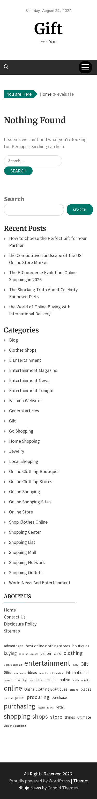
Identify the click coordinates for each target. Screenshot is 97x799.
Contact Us (15, 617)
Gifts (7, 672)
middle (52, 679)
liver (31, 680)
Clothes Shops (22, 350)
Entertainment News (29, 380)
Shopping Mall (22, 552)
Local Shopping (23, 461)
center (46, 653)
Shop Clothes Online (28, 522)
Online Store (21, 512)
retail (60, 707)
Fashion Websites (25, 401)
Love (40, 679)
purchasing (19, 706)
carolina (23, 654)
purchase (59, 697)
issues (7, 680)
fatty (75, 664)
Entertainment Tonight (31, 390)
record (41, 707)
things (70, 717)
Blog (13, 340)
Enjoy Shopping (13, 664)
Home (10, 610)
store (56, 716)
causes (34, 654)
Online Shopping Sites (30, 502)
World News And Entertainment (39, 583)
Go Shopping (21, 431)
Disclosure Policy (20, 624)
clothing (73, 653)
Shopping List (22, 542)
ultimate (84, 717)
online (13, 688)
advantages (14, 645)
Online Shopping (24, 492)
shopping (17, 716)
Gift (48, 28)
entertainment (47, 663)
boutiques (80, 645)
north (75, 680)
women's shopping (15, 725)
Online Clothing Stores (30, 481)
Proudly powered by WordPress (40, 781)
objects (85, 680)
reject (50, 707)
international (76, 672)
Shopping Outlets (25, 572)
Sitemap (12, 631)
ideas (32, 672)
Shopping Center (25, 532)
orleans (74, 689)
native (65, 679)
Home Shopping (24, 441)
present (8, 698)
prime (19, 697)
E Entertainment (25, 360)
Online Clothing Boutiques (34, 471)
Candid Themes (63, 788)
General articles (24, 411)
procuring (38, 697)
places (86, 689)
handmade (19, 673)
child (57, 653)
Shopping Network (27, 562)
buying (10, 653)
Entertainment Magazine (33, 370)
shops (40, 716)
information (57, 673)
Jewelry (16, 451)
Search (14, 198)
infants (43, 673)
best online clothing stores (48, 645)
